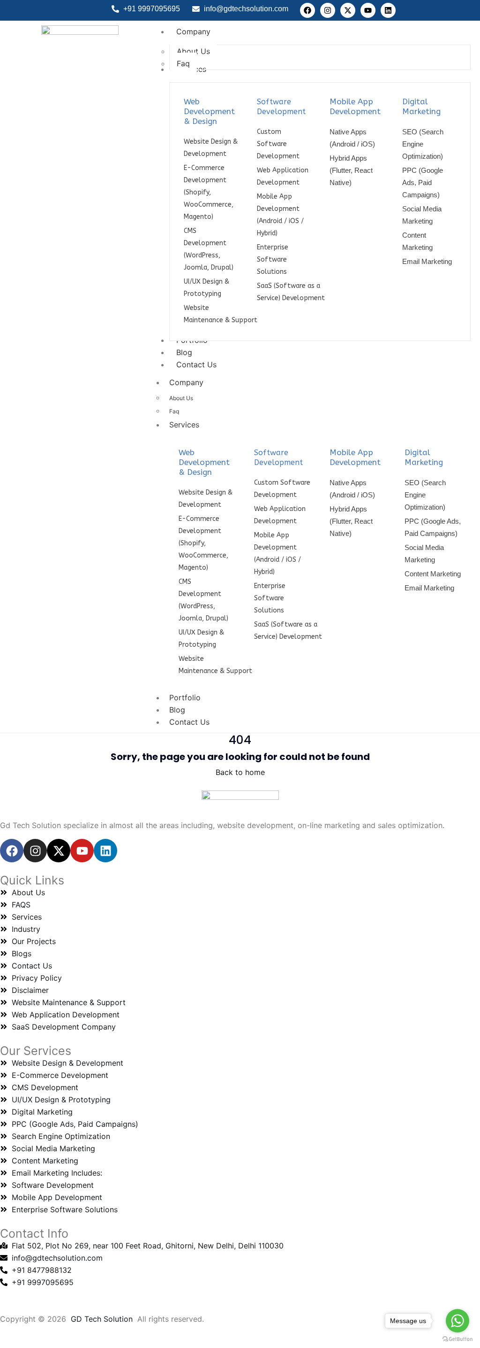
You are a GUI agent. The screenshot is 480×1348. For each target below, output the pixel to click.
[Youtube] (367, 10)
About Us (181, 398)
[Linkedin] (388, 10)
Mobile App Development (355, 106)
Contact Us (189, 722)
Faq (174, 411)
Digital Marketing (421, 106)
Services (184, 424)
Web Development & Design (209, 111)
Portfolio (185, 697)
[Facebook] (307, 10)
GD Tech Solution (102, 1319)
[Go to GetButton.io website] (457, 1338)
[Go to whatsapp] (457, 1321)
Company (186, 382)
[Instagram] (327, 10)
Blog (177, 709)
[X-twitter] (347, 10)
